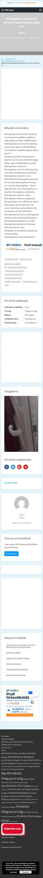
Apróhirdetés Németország (18, 782)
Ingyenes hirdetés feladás (17, 658)
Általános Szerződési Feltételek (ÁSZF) (17, 742)
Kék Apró (9, 10)
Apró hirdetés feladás (16, 675)
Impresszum (6, 747)
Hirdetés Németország (8, 816)
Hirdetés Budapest (18, 792)
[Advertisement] (21, 93)
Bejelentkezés (11, 554)
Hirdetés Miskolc (31, 812)
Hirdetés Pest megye (30, 282)
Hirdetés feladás (13, 664)
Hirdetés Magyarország (13, 278)
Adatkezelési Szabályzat (11, 745)
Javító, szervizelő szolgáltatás (15, 38)
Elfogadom (25, 872)
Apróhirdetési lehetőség (17, 669)
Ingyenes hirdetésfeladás (11, 847)
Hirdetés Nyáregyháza (12, 282)
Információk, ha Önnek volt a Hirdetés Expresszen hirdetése (21, 646)
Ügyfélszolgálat (7, 739)
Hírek (3, 750)
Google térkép (10, 482)
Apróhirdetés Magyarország (17, 267)
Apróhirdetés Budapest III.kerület (15, 760)
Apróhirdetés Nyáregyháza (14, 271)
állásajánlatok (13, 821)
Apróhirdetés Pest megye (13, 275)
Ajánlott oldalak (13, 652)
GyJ (21, 514)
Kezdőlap (5, 736)
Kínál (7, 285)
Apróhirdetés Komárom (20, 766)
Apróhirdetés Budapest (21, 756)
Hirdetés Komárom (13, 802)
